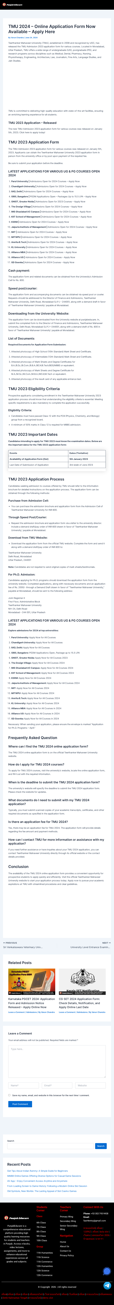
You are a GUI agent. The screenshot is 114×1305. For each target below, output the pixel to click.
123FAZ (87, 1231)
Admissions (31, 1012)
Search (10, 1141)
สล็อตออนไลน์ (36, 1294)
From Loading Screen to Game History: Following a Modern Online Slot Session (47, 1186)
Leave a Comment (16, 1012)
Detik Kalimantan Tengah (15, 1298)
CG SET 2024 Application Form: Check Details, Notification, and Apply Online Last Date (79, 1003)
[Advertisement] (57, 87)
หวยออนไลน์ (89, 1228)
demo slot (48, 1298)
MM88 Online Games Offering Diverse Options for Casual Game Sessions (44, 1176)
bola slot (104, 1231)
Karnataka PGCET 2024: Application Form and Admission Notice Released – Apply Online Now (31, 1003)
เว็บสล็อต (73, 1294)
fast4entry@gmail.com (94, 1220)
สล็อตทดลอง (106, 1294)
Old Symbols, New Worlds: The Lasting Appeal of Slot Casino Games (42, 1191)
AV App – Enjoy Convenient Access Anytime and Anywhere (37, 1181)
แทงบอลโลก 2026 (100, 1235)
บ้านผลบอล (88, 1239)
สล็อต (99, 1228)
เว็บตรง (86, 1235)
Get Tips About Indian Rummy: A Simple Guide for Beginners (37, 1171)
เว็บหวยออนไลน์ (52, 1294)
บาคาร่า (99, 1239)
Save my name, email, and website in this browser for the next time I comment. (51, 1095)
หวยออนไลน (92, 1294)
